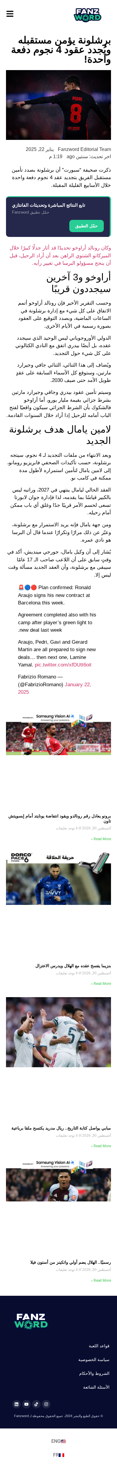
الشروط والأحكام (94, 1373)
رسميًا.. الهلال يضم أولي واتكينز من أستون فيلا (70, 1262)
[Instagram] (46, 1404)
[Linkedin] (16, 1404)
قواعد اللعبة (99, 1345)
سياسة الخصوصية (94, 1359)
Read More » (101, 839)
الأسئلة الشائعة (96, 1387)
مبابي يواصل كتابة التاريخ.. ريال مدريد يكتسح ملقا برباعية (61, 1128)
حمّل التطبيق (86, 225)
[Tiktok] (36, 1404)
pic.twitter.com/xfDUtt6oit (63, 665)
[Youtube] (26, 1404)
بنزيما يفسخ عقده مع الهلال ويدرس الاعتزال (73, 965)
